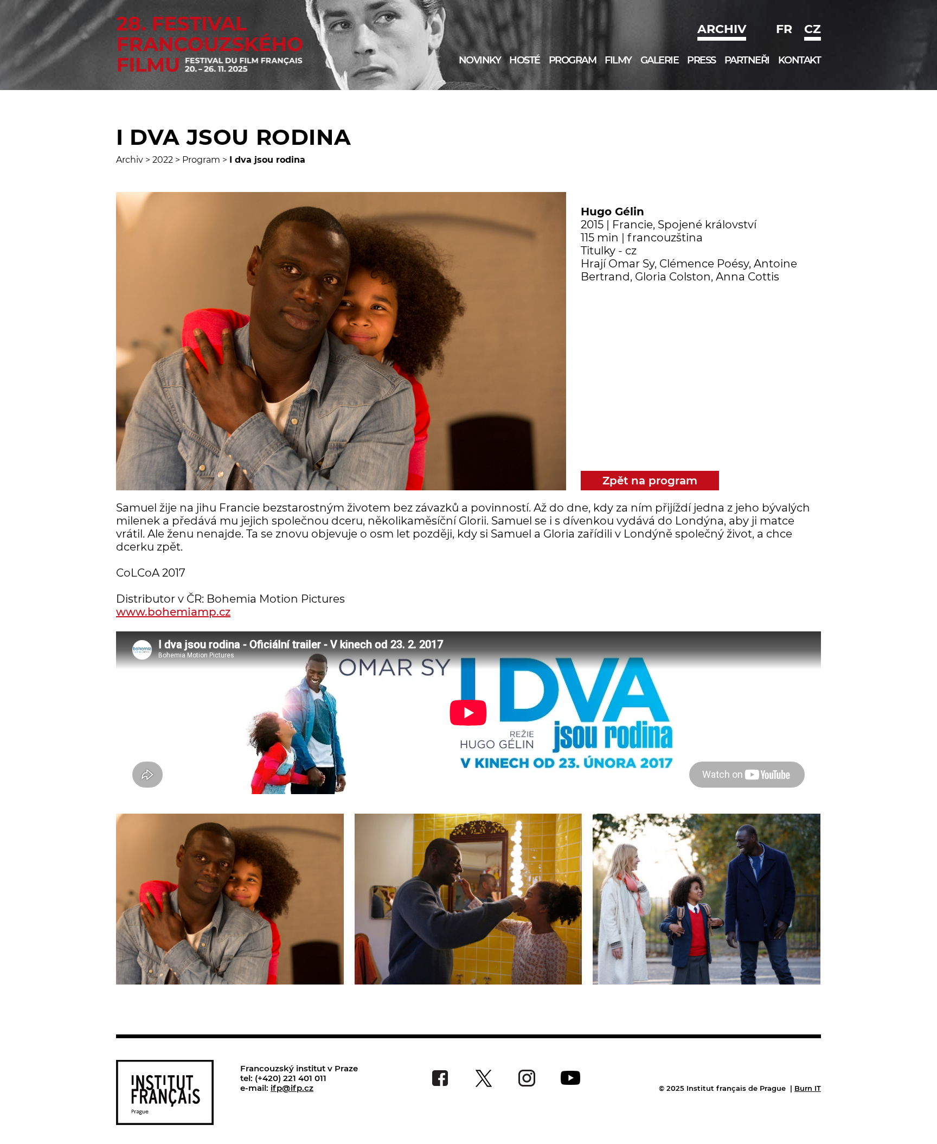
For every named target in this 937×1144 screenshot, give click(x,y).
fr (784, 29)
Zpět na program (649, 480)
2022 (162, 160)
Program (572, 60)
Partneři (746, 60)
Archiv (721, 29)
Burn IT (807, 1088)
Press (701, 60)
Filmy (618, 60)
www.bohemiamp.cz (173, 611)
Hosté (524, 60)
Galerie (659, 60)
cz (812, 29)
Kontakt (799, 60)
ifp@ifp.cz (292, 1088)
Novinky (480, 60)
